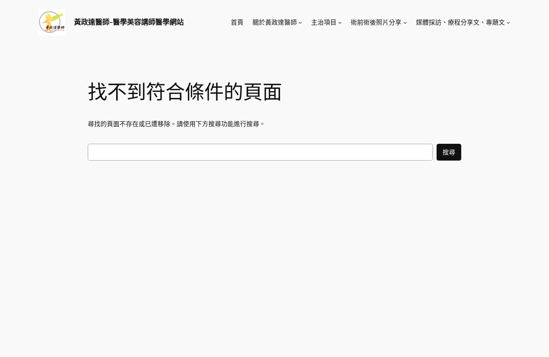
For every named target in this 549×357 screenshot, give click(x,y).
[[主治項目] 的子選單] (340, 22)
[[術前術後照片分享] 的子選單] (405, 22)
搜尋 (449, 152)
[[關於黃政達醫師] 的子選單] (300, 22)
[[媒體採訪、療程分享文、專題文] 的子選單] (508, 22)
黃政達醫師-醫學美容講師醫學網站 (129, 22)
